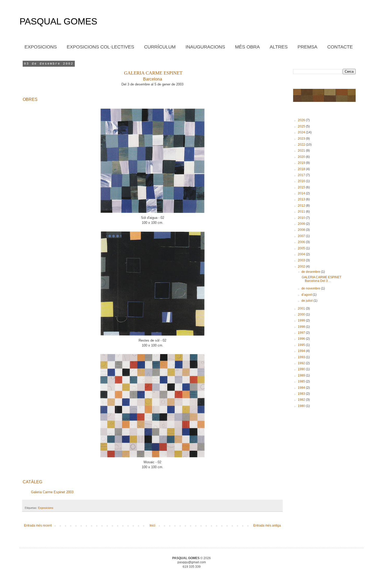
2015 (302, 187)
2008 (302, 230)
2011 (302, 211)
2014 (302, 193)
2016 (302, 181)
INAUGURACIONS (205, 47)
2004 (302, 254)
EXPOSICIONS (40, 47)
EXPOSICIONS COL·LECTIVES (100, 47)
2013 (302, 199)
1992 (302, 363)
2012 (302, 205)
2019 (302, 163)
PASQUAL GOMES (58, 21)
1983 (302, 394)
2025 (302, 126)
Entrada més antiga (267, 525)
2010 (302, 218)
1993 (302, 357)
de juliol (307, 300)
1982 (302, 399)
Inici (152, 525)
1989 (302, 375)
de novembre (311, 288)
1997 (302, 333)
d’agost (307, 294)
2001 (302, 308)
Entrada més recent (38, 525)
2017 (302, 175)
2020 (302, 157)
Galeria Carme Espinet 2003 (51, 492)
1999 (302, 320)
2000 (302, 314)
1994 (302, 351)
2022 (302, 144)
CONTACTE (340, 47)
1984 (302, 388)
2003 (302, 260)
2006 (302, 242)
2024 (302, 132)
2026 (302, 120)
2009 (302, 224)
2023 (302, 138)
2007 (302, 236)
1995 (302, 345)
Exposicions (45, 507)
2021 (302, 150)
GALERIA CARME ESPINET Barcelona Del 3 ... (321, 279)
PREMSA (307, 47)
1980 (302, 406)
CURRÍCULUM (160, 47)
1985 (302, 381)
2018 (302, 169)
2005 (302, 248)
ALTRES (279, 47)
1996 (302, 339)
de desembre (311, 272)
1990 (302, 369)
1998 (302, 327)
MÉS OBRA (247, 47)
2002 (302, 266)
